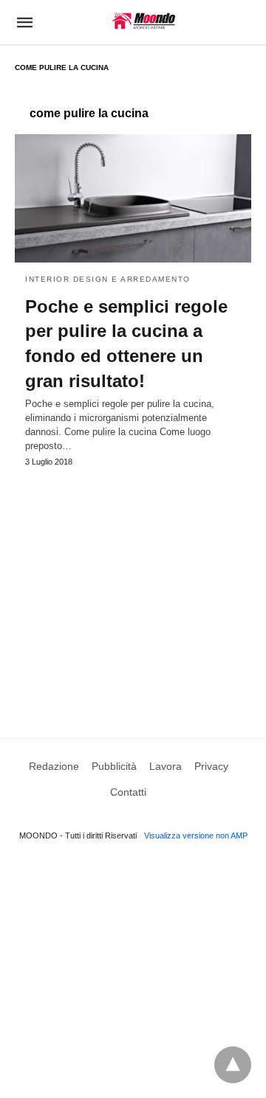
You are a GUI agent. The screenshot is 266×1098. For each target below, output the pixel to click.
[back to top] (232, 1064)
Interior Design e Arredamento (108, 279)
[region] (133, 588)
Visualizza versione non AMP (196, 835)
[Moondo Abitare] (143, 21)
